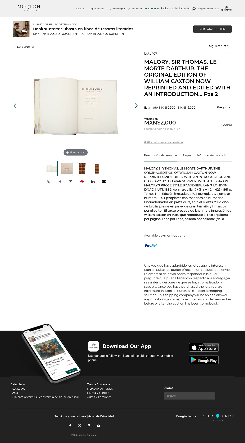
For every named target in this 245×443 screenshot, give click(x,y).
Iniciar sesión (182, 8)
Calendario (18, 384)
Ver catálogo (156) (212, 29)
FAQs (14, 393)
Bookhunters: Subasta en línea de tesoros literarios (83, 29)
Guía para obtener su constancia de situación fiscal (45, 397)
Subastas (80, 8)
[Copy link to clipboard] (48, 181)
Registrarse (167, 8)
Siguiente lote (219, 46)
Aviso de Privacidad (101, 416)
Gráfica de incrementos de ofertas (163, 142)
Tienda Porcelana (98, 384)
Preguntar (224, 107)
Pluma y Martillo (98, 393)
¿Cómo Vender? (135, 8)
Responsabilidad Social (208, 8)
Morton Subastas (28, 8)
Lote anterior (25, 47)
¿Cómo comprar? (118, 8)
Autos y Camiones (99, 397)
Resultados (18, 388)
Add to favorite (229, 54)
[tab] (160, 155)
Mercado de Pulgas (100, 388)
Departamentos (97, 8)
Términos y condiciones (70, 416)
